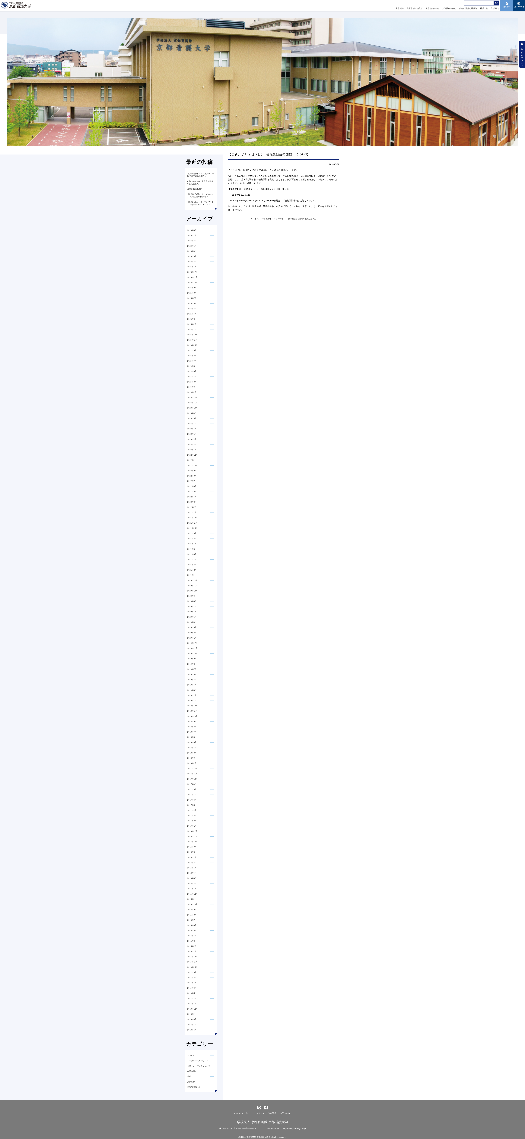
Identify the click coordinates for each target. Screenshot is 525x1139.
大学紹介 (400, 8)
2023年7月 (192, 423)
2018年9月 (192, 721)
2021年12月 (192, 517)
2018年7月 (192, 732)
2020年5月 (192, 617)
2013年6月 (192, 1030)
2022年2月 (192, 507)
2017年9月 (192, 784)
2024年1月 (192, 392)
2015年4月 (192, 936)
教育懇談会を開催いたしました (301, 219)
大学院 (432, 8)
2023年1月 (192, 450)
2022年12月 (192, 455)
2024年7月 (192, 361)
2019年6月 (192, 674)
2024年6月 (192, 366)
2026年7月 (192, 235)
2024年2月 (192, 387)
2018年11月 (192, 711)
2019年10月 (192, 653)
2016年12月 (192, 831)
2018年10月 (192, 716)
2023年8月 (192, 418)
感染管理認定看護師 (468, 8)
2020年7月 (192, 606)
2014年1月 (192, 1004)
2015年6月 (192, 925)
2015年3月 (192, 941)
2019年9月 (192, 659)
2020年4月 (192, 622)
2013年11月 (192, 1014)
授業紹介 (191, 1082)
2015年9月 (192, 909)
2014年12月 (192, 956)
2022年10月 (192, 465)
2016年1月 (192, 889)
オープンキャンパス (522, 55)
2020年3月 (192, 627)
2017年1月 (192, 826)
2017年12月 (192, 768)
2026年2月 (192, 261)
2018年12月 (192, 706)
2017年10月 (192, 779)
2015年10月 (192, 904)
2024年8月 (192, 356)
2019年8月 (192, 664)
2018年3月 (192, 753)
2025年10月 (192, 282)
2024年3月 (192, 382)
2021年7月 (192, 544)
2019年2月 (192, 695)
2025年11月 (192, 277)
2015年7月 (192, 920)
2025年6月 (192, 303)
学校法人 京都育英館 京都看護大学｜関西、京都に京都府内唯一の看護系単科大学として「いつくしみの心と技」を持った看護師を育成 (16, 6)
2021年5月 (192, 554)
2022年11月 (192, 460)
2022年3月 (192, 502)
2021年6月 (192, 549)
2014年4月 (192, 998)
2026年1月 (192, 267)
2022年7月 (192, 481)
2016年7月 (192, 857)
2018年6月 (192, 737)
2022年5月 (192, 491)
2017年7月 (192, 794)
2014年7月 (192, 983)
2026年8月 (192, 230)
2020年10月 (192, 591)
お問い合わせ (286, 1113)
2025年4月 (192, 314)
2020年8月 (192, 601)
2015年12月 (192, 894)
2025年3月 (192, 319)
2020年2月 (192, 633)
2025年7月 (192, 298)
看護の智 (484, 8)
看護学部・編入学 (414, 8)
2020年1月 (192, 638)
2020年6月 (192, 612)
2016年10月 (192, 842)
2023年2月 (192, 444)
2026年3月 (192, 256)
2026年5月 (192, 246)
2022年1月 (192, 512)
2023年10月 (192, 408)
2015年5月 (192, 930)
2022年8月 (192, 476)
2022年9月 (192, 471)
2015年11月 (192, 899)
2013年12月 (192, 1009)
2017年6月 (192, 800)
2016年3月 (192, 878)
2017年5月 (192, 805)
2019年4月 (192, 685)
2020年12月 (192, 580)
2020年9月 (192, 596)
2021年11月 (192, 523)
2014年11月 (192, 962)
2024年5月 (192, 371)
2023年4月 (192, 439)
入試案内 (495, 8)
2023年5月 (192, 434)
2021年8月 (192, 538)
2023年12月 (192, 397)
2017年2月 (192, 821)
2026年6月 (192, 240)
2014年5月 (192, 993)
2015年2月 (192, 946)
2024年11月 (192, 340)
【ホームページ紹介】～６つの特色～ (268, 219)
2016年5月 (192, 868)
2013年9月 (192, 1019)
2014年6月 (192, 988)
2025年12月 (192, 272)
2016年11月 (192, 836)
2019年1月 (192, 700)
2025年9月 (192, 288)
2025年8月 (192, 293)
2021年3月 (192, 565)
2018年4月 (192, 748)
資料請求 (272, 1113)
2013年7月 (192, 1024)
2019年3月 (192, 690)
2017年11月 (192, 774)
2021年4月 (192, 559)
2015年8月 (192, 915)
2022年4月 (192, 497)
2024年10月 (192, 345)
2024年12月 (192, 335)
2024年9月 (192, 350)
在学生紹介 (192, 1071)
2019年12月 (192, 643)
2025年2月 (192, 324)
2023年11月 (192, 403)
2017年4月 (192, 810)
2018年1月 (192, 763)
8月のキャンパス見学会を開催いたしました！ (200, 182)
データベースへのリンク (197, 1061)
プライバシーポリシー (243, 1113)
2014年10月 (192, 967)
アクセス (260, 1113)
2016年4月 (192, 873)
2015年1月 (192, 951)
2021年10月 (192, 528)
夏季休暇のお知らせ (196, 189)
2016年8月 (192, 852)
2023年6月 (192, 429)
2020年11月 (192, 585)
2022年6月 (192, 486)
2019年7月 (192, 669)
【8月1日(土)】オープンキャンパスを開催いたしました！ (200, 203)
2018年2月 (192, 758)
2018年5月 (192, 742)
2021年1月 (192, 575)
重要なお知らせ (194, 1087)
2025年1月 (192, 329)
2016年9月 (192, 847)
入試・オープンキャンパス (198, 1066)
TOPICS (190, 1055)
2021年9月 (192, 533)
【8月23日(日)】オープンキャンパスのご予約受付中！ (200, 195)
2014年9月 (192, 972)
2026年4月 (192, 251)
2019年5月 (192, 680)
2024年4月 (192, 376)
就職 (189, 1076)
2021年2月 (192, 570)
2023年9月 (192, 413)
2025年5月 (192, 309)
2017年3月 (192, 815)
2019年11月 (192, 648)
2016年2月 (192, 883)
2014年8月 (192, 977)
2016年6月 (192, 862)
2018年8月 (192, 727)
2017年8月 (192, 789)
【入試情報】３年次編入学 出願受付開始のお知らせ (200, 174)
